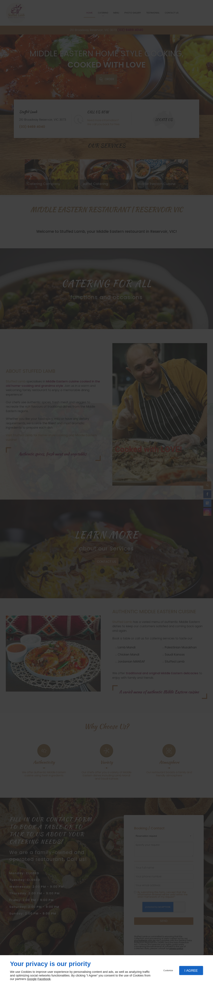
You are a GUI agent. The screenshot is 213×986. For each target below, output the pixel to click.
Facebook (44, 979)
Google (32, 979)
